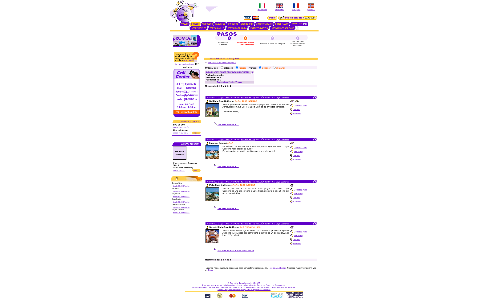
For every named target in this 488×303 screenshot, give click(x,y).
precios (296, 109)
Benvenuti (262, 9)
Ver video (298, 151)
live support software (184, 64)
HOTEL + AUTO (282, 24)
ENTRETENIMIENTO (259, 28)
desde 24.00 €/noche (181, 207)
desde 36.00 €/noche (181, 202)
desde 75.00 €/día (180, 133)
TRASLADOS (297, 24)
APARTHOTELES (199, 28)
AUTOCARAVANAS (264, 24)
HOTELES (195, 24)
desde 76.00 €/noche (181, 213)
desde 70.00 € (179, 170)
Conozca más (300, 105)
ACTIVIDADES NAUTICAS (283, 28)
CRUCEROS (233, 24)
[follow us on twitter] (277, 297)
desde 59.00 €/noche (181, 197)
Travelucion (244, 283)
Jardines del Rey (248, 98)
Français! (296, 9)
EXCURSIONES (247, 24)
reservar (297, 113)
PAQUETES (220, 24)
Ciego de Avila (224, 98)
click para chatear (278, 268)
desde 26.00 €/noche (181, 191)
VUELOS (185, 24)
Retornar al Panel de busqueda (222, 62)
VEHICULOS (207, 24)
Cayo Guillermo (282, 98)
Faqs (210, 270)
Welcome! (279, 9)
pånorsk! (311, 9)
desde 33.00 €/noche (181, 186)
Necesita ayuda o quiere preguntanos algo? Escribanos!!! (244, 289)
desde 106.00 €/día (181, 127)
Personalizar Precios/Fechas (229, 82)
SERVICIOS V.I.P (217, 28)
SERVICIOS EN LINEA (237, 28)
